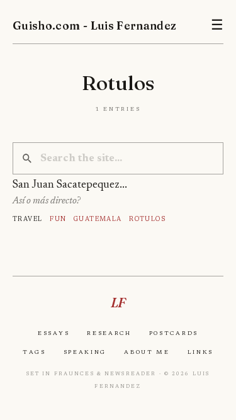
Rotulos (147, 219)
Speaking (85, 352)
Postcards (173, 333)
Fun (58, 219)
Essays (53, 333)
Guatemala (98, 219)
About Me (147, 352)
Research (109, 333)
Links (200, 352)
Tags (34, 352)
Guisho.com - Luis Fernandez (95, 25)
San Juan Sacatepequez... (70, 185)
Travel (28, 219)
